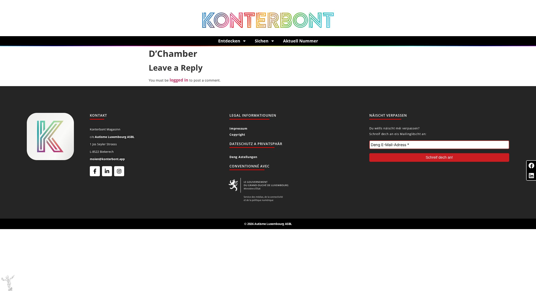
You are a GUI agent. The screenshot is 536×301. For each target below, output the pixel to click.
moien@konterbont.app (107, 159)
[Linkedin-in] (107, 171)
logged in (179, 80)
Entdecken (229, 41)
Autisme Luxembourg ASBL (114, 137)
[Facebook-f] (95, 171)
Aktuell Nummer (300, 41)
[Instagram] (119, 171)
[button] (531, 165)
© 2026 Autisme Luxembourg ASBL (268, 224)
